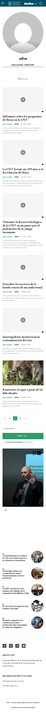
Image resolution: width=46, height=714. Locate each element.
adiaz (16, 124)
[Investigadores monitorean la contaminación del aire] (23, 320)
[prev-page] (5, 418)
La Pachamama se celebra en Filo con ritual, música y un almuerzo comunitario (15, 558)
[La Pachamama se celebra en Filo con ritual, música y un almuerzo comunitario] (37, 557)
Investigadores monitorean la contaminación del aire (21, 338)
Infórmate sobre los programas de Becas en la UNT (22, 118)
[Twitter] (11, 646)
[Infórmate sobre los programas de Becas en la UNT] (23, 99)
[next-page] (26, 418)
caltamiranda (10, 543)
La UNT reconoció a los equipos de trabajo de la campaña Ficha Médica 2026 (16, 590)
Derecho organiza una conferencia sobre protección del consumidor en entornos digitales (15, 623)
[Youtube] (24, 646)
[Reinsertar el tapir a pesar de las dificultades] (23, 372)
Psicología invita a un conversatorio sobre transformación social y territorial (13, 574)
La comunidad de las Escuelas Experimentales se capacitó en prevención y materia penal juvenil (21, 524)
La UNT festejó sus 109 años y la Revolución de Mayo (23, 170)
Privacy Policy (28, 442)
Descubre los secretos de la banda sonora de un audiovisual (22, 285)
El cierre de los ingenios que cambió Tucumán (15, 607)
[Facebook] (4, 646)
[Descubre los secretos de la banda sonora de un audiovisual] (23, 267)
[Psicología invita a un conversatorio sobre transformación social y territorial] (37, 573)
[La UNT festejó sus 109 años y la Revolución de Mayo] (23, 152)
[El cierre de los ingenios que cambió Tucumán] (37, 606)
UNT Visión (7, 124)
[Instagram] (17, 646)
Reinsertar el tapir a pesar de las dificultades (23, 391)
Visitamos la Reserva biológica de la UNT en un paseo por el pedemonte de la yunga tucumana (22, 227)
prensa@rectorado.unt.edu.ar (13, 681)
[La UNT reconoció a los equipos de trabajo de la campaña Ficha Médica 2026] (37, 589)
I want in (21, 436)
